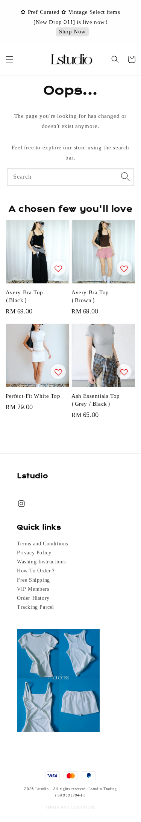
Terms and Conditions (42, 543)
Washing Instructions (41, 561)
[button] (9, 59)
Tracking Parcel (35, 607)
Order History (33, 598)
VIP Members (33, 589)
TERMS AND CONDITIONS (70, 807)
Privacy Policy (34, 552)
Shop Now (72, 32)
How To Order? (36, 570)
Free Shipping (33, 580)
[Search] (125, 177)
